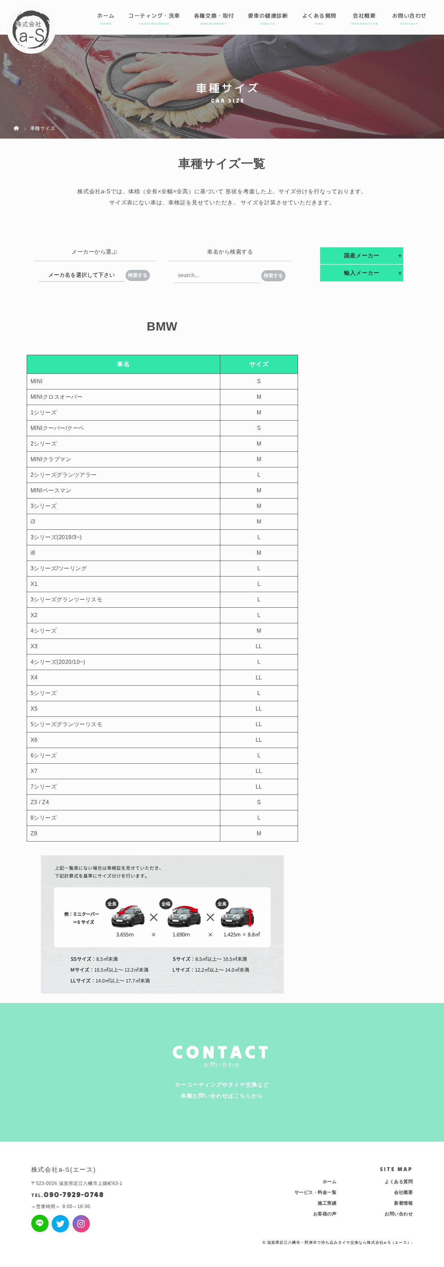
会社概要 (364, 15)
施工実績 (327, 1203)
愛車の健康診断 (268, 15)
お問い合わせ (409, 15)
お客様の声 (325, 1213)
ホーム (105, 15)
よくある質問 (319, 15)
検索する (137, 275)
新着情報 (403, 1203)
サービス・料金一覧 (315, 1192)
